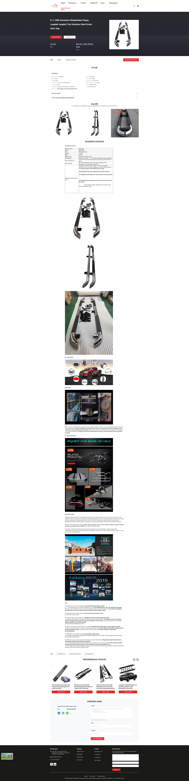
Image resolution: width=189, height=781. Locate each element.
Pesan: (93, 705)
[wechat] (67, 713)
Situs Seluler (92, 776)
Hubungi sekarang (97, 738)
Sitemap (85, 776)
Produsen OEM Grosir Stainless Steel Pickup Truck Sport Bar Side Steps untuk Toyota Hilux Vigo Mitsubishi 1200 (110, 688)
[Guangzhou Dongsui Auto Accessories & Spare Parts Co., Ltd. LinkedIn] (55, 764)
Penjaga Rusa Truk (98, 751)
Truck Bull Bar (97, 757)
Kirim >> (116, 769)
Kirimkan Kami (69, 37)
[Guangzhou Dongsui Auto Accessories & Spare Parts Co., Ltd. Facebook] (51, 764)
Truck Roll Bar (97, 754)
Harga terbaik (56, 37)
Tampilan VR (94, 3)
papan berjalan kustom (75, 653)
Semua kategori (97, 760)
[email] (59, 713)
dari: (92, 723)
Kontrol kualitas (80, 757)
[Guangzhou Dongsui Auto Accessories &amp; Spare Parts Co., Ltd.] (55, 5)
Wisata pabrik (79, 754)
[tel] (71, 713)
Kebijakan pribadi (101, 776)
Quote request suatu (131, 59)
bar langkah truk (61, 653)
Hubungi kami (79, 759)
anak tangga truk (89, 653)
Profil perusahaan (80, 751)
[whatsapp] (63, 713)
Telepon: (93, 730)
